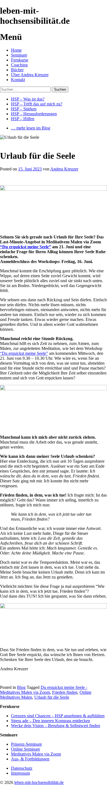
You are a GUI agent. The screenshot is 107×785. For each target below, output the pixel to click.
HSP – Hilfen (22, 118)
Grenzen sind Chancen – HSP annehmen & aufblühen (58, 715)
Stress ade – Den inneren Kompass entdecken (50, 720)
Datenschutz (21, 768)
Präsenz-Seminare (26, 744)
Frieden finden (64, 692)
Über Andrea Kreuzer (30, 74)
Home (16, 50)
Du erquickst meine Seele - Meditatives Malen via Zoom (43, 690)
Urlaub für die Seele (51, 697)
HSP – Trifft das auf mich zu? (36, 104)
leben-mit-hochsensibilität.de (39, 782)
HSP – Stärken (23, 109)
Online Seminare (25, 749)
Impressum (20, 773)
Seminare (19, 55)
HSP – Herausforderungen (34, 113)
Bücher (17, 69)
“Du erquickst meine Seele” (25, 246)
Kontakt (18, 79)
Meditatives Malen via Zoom (36, 754)
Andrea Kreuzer (64, 169)
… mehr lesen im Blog (30, 128)
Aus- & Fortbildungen (30, 759)
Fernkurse (19, 60)
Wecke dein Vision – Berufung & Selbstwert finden (55, 725)
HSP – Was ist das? (27, 99)
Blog (21, 687)
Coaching (19, 65)
